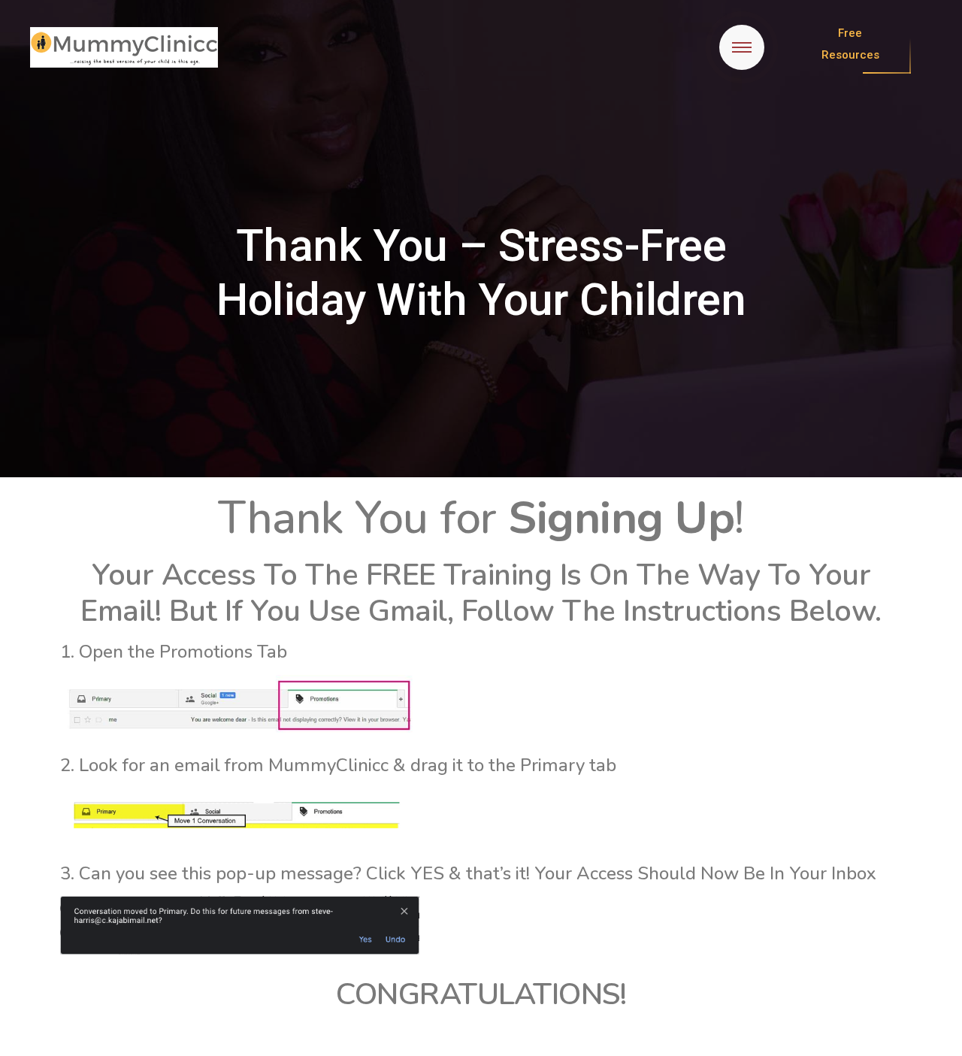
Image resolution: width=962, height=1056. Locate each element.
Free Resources (850, 44)
